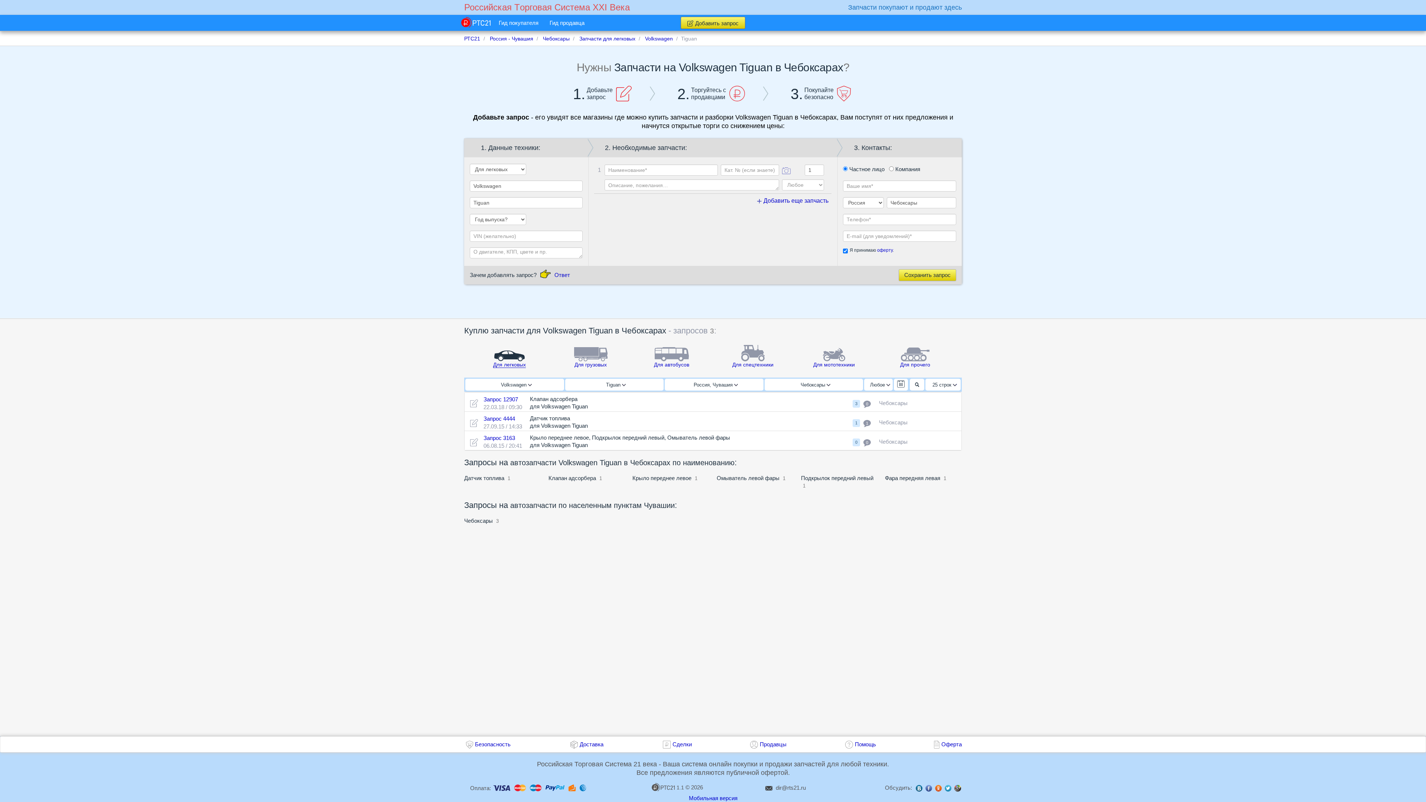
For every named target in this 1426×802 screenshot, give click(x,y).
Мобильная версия (713, 798)
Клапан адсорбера (572, 478)
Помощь (865, 744)
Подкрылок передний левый (837, 478)
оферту (885, 250)
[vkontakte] (919, 789)
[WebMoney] (583, 787)
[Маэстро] (535, 787)
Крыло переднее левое (661, 478)
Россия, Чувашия (714, 385)
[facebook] (929, 789)
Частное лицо (866, 169)
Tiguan (614, 385)
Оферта (951, 744)
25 (941, 385)
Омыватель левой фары (748, 478)
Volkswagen (514, 385)
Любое (878, 385)
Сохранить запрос (927, 275)
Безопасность (493, 744)
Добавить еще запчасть (795, 201)
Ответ (562, 275)
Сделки (682, 744)
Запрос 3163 (499, 438)
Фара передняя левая (912, 478)
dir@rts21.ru (791, 788)
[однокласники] (938, 789)
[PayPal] (555, 787)
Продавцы (773, 744)
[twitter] (948, 789)
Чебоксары (814, 385)
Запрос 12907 (501, 399)
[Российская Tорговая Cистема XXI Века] (476, 22)
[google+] (958, 789)
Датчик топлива (484, 478)
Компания (907, 169)
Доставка (591, 744)
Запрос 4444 (499, 418)
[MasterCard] (520, 787)
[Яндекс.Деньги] (572, 787)
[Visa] (501, 787)
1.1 (680, 787)
